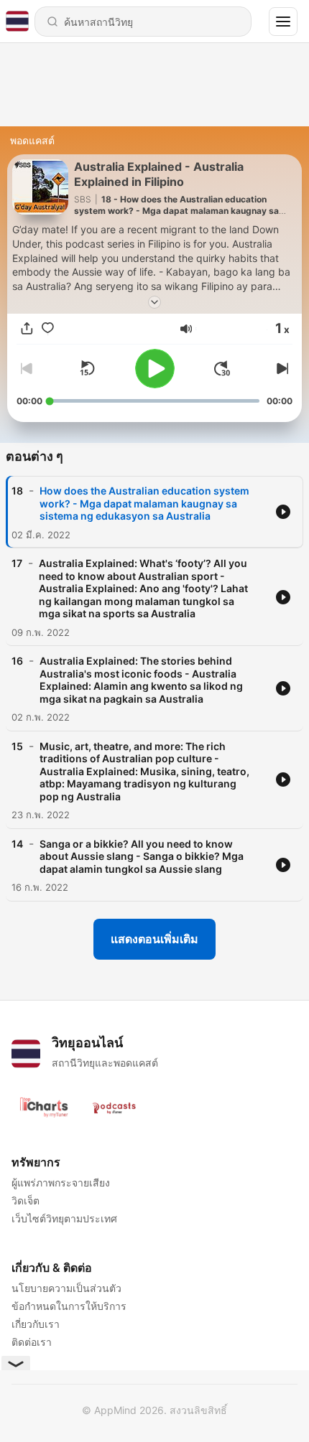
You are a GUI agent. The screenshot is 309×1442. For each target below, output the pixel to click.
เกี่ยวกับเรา (35, 1324)
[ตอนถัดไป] (280, 368)
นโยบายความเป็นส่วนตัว (66, 1288)
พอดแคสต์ (32, 140)
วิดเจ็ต (25, 1200)
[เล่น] (155, 368)
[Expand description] (154, 302)
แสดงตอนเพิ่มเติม (154, 939)
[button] (186, 328)
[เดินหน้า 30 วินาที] (222, 368)
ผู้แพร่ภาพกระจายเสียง (60, 1182)
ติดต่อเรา (31, 1342)
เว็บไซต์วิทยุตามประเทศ (64, 1218)
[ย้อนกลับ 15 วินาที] (86, 368)
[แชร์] (27, 328)
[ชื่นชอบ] (48, 328)
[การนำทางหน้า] (283, 21)
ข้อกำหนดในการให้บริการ (68, 1306)
